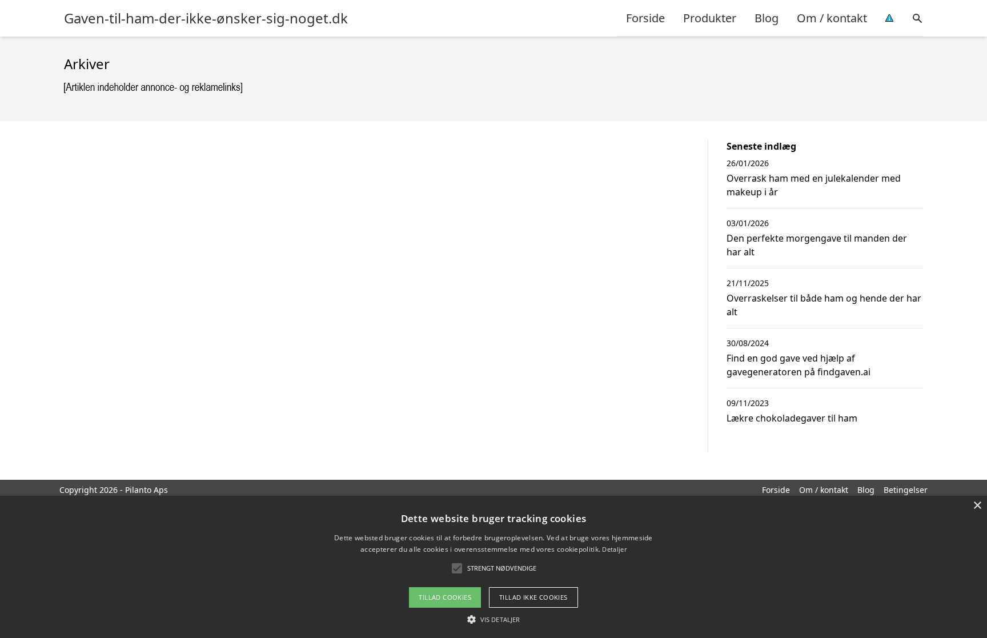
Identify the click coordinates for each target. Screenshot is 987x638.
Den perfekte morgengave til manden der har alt (817, 245)
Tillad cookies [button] (445, 597)
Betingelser (906, 489)
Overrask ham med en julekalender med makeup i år (814, 185)
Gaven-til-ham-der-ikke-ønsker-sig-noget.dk (206, 18)
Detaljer (614, 549)
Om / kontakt (832, 18)
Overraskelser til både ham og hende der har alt (824, 305)
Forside (645, 18)
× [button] (977, 505)
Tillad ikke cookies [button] (533, 597)
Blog (767, 18)
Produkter (709, 18)
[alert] (493, 567)
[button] (493, 619)
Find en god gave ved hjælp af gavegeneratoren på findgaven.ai (798, 365)
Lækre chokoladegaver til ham (792, 418)
